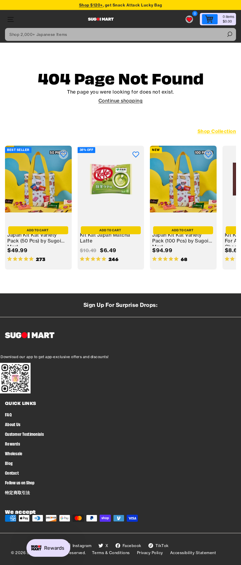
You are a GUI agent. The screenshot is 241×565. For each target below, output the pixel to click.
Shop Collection (217, 131)
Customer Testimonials (24, 434)
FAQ (8, 414)
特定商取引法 (17, 492)
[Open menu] (10, 19)
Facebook (132, 545)
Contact (12, 473)
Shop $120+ (91, 5)
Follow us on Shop (20, 482)
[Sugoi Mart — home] (101, 19)
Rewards (12, 443)
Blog (9, 463)
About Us (12, 424)
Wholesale (14, 453)
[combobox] (120, 34)
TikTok (162, 545)
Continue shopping (120, 101)
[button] (63, 154)
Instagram (82, 545)
